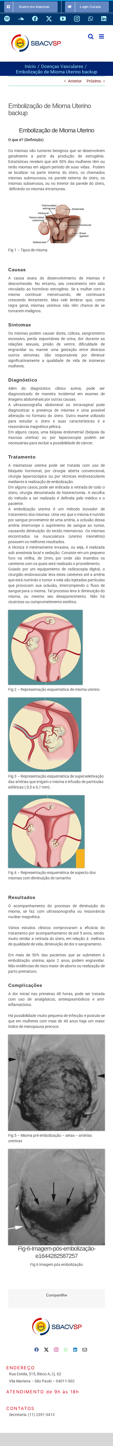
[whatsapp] (66, 1349)
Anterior (75, 81)
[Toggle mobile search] (91, 36)
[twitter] (46, 1349)
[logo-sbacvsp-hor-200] (56, 1316)
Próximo (94, 81)
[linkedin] (75, 1349)
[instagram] (56, 1349)
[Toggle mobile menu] (102, 36)
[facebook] (36, 1349)
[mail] (85, 1349)
